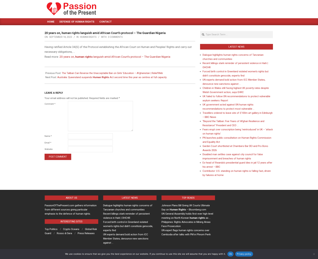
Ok (230, 254)
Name (48, 136)
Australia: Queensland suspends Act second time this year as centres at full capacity (112, 77)
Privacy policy (244, 254)
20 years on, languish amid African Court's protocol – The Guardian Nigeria (114, 56)
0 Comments (115, 37)
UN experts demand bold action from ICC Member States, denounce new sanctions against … (125, 238)
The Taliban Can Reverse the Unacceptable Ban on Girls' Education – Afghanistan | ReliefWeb (112, 73)
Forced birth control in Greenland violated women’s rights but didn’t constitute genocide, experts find (128, 226)
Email (48, 142)
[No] (314, 254)
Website (49, 149)
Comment (50, 104)
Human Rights (88, 37)
